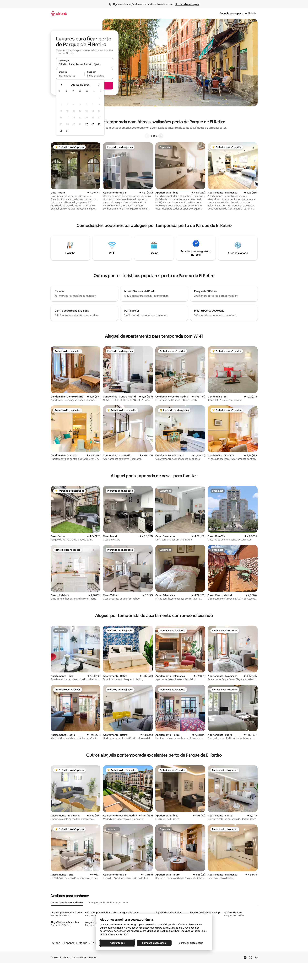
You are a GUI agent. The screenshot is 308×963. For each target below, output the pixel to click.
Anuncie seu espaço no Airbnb (237, 13)
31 (67, 130)
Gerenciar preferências (191, 942)
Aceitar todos (117, 942)
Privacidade (79, 957)
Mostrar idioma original (187, 4)
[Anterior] (147, 135)
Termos (93, 957)
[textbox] (70, 75)
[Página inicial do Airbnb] (59, 13)
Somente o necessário (154, 942)
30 (61, 130)
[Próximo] (160, 135)
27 (86, 124)
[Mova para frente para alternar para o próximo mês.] (99, 85)
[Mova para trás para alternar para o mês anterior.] (62, 85)
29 (99, 124)
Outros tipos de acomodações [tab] (67, 902)
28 (93, 124)
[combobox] (85, 64)
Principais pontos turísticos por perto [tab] (108, 902)
